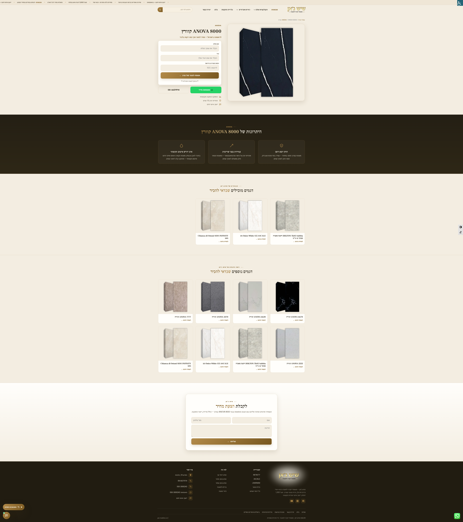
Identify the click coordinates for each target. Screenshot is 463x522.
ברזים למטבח (221, 487)
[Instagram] (297, 501)
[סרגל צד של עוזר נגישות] (460, 3)
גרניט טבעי (256, 487)
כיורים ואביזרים (244, 10)
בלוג (216, 10)
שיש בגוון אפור (221, 479)
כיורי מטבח (222, 491)
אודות (304, 512)
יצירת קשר (207, 10)
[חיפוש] (160, 9)
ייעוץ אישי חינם (181, 498)
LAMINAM (256, 483)
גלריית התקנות (227, 10)
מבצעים (275, 10)
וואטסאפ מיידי (204, 90)
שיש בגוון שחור (221, 483)
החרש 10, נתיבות (181, 475)
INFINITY (256, 475)
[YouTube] (291, 501)
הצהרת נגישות (279, 512)
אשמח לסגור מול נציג (189, 75)
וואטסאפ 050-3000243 (178, 492)
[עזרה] (6, 515)
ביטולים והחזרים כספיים (252, 512)
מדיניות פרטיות (267, 512)
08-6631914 (174, 90)
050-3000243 (182, 486)
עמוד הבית (301, 20)
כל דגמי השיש (255, 491)
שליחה (231, 441)
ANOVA (284, 20)
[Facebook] (303, 501)
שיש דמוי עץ (221, 475)
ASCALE (257, 479)
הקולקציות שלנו (262, 10)
